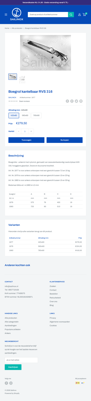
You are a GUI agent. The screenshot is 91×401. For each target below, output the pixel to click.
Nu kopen (65, 140)
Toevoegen (26, 140)
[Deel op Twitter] (76, 101)
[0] (84, 14)
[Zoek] (71, 14)
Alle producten (17, 28)
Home (7, 28)
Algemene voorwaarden (60, 322)
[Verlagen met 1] (31, 131)
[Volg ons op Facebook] (6, 383)
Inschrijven (13, 367)
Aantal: (11, 131)
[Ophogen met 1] (18, 131)
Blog (52, 305)
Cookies (53, 326)
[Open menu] (6, 15)
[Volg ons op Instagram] (11, 383)
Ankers (8, 333)
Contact (53, 290)
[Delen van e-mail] (81, 101)
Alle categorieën (11, 322)
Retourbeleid (55, 298)
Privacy (53, 318)
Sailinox (12, 97)
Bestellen (54, 294)
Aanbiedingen (11, 326)
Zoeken (53, 286)
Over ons (53, 301)
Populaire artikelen (12, 329)
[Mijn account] (79, 14)
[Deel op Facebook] (67, 101)
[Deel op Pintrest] (72, 101)
